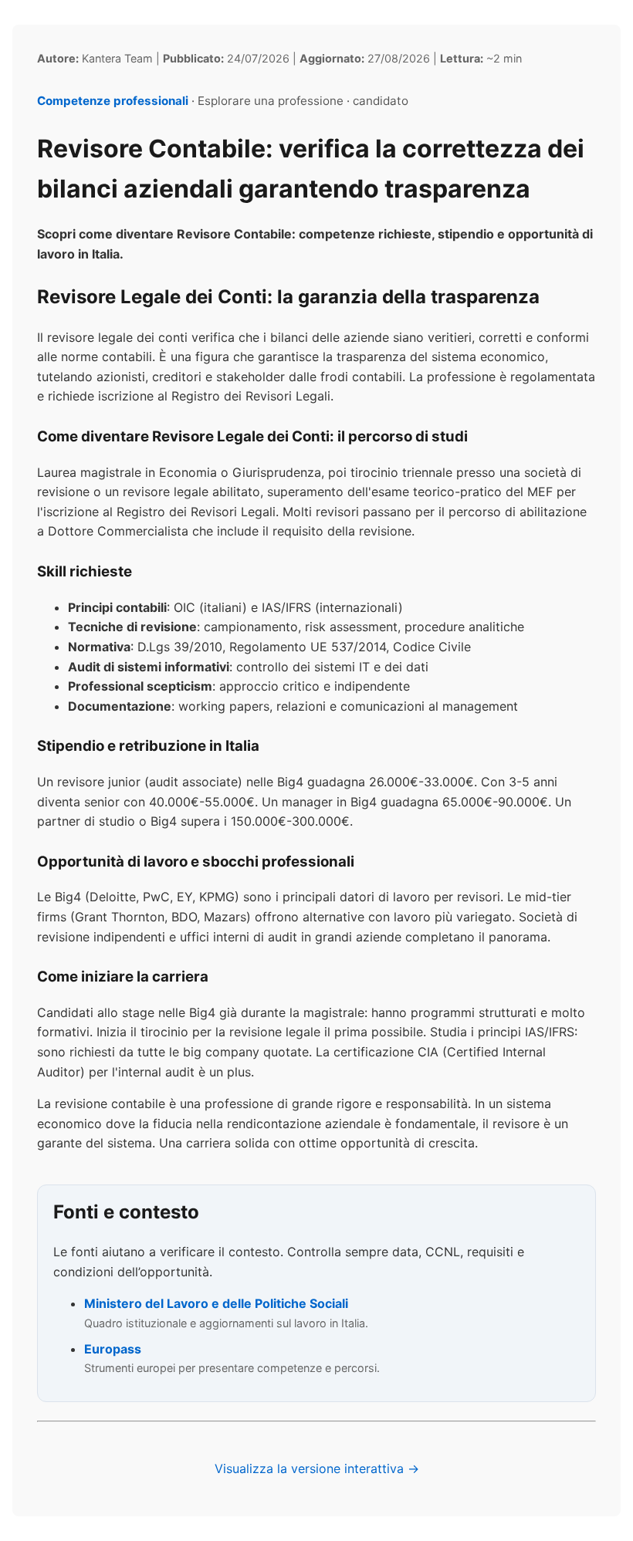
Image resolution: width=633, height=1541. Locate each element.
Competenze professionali (112, 100)
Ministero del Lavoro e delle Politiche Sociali (216, 1303)
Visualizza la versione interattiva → (317, 1468)
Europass (112, 1349)
